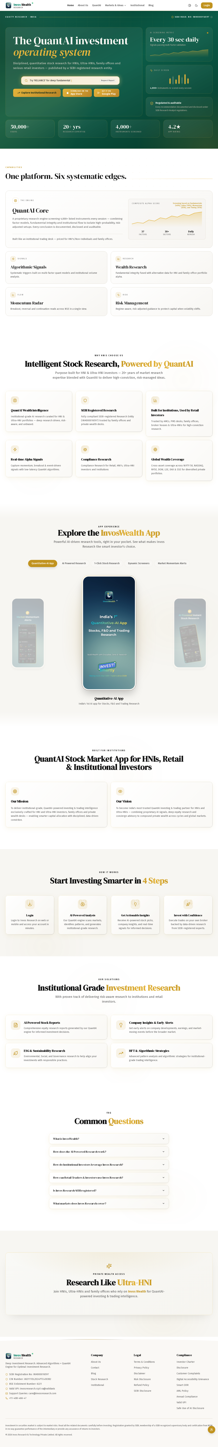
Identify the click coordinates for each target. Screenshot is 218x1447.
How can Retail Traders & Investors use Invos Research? (88, 1177)
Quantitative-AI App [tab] (43, 563)
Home (70, 5)
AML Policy (182, 1390)
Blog (151, 5)
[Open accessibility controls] (211, 1429)
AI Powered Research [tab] (74, 563)
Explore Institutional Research (38, 92)
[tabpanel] (109, 633)
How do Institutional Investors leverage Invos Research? (88, 1164)
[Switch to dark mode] (196, 5)
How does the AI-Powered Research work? (79, 1152)
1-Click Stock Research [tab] (107, 563)
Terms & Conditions (144, 1361)
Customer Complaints (188, 1373)
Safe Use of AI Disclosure (190, 1408)
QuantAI (96, 5)
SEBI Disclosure (142, 1390)
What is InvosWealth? (66, 1139)
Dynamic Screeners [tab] (138, 563)
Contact (95, 1367)
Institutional (137, 5)
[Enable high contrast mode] (189, 5)
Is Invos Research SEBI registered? (74, 1190)
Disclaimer (139, 1373)
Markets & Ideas (114, 5)
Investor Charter (186, 1361)
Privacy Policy (141, 1367)
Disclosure (182, 1367)
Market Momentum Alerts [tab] (172, 563)
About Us (83, 5)
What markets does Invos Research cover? (79, 1203)
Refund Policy (141, 1385)
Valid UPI (181, 1402)
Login (207, 5)
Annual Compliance (187, 1396)
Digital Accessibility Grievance (193, 1379)
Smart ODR (183, 1385)
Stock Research (99, 1379)
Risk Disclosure (142, 1379)
